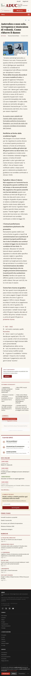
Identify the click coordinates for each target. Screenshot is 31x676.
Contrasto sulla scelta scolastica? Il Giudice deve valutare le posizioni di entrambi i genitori (14, 546)
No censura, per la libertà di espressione (12, 523)
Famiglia (3, 628)
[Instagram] (9, 608)
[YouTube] (13, 608)
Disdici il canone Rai (6, 520)
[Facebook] (2, 608)
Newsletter (4, 654)
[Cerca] (28, 10)
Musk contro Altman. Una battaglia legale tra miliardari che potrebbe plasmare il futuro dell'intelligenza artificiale (22, 399)
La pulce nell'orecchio (8, 537)
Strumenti (3, 658)
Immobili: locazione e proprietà (9, 517)
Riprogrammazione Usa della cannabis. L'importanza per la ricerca (6, 408)
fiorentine (6, 332)
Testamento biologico (6, 529)
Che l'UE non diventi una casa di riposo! (11, 539)
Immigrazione (4, 624)
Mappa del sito (5, 660)
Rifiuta (13, 673)
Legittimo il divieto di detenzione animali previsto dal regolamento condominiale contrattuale (15, 555)
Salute (2, 619)
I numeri (3, 641)
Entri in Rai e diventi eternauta (9, 570)
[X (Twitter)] (6, 608)
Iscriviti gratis (15, 507)
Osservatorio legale (7, 544)
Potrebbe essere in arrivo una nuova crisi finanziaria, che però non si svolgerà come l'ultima (22, 408)
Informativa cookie (12, 670)
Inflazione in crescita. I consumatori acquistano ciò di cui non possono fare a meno (7, 398)
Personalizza (22, 673)
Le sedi (3, 637)
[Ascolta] (28, 20)
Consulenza (4, 652)
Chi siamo (3, 635)
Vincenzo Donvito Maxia (13, 35)
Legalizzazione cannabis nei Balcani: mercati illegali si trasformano (7, 390)
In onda (3, 645)
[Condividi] (25, 20)
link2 (11, 327)
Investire (3, 617)
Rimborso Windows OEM (7, 526)
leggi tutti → (4, 541)
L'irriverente (5, 568)
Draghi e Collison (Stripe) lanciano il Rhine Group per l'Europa (15, 577)
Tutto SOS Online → (5, 490)
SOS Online (5, 458)
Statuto (3, 639)
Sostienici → (7, 376)
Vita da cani (4, 560)
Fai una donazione (5, 656)
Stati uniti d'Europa (7, 575)
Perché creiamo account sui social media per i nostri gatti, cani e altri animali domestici (15, 563)
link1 (6, 327)
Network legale (5, 643)
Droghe (3, 622)
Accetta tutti (6, 673)
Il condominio (5, 552)
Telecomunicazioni (5, 626)
